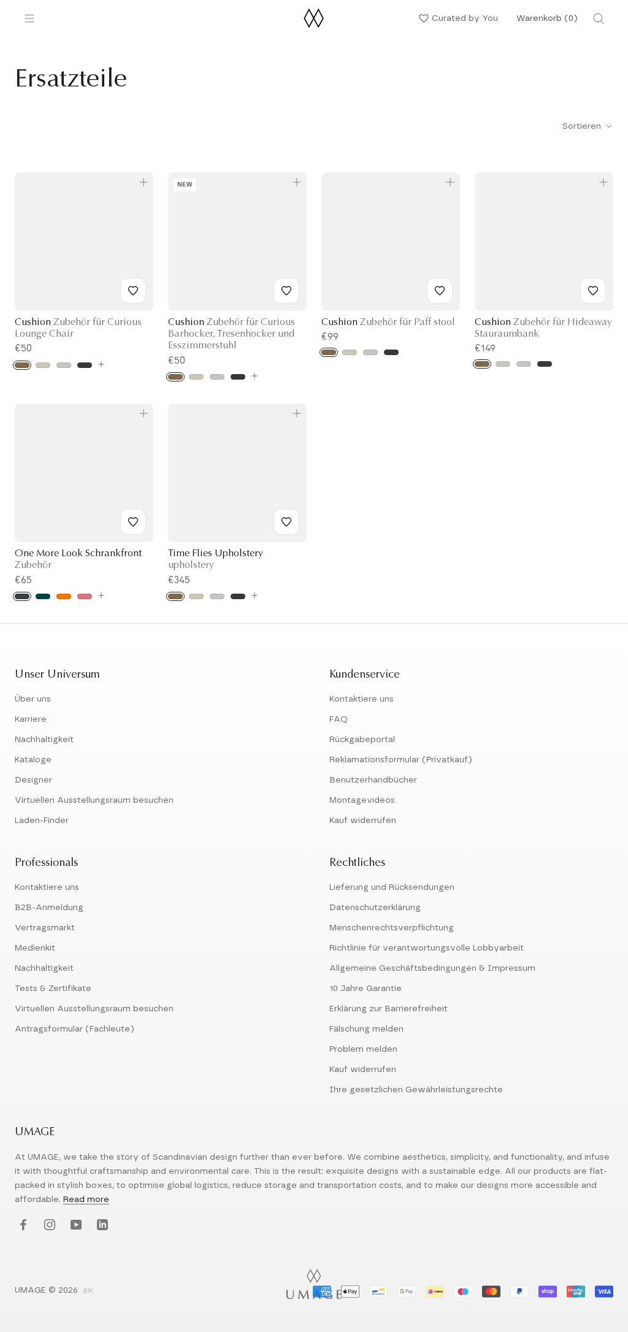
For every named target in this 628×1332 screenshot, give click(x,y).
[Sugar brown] (22, 365)
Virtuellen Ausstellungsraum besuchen (94, 800)
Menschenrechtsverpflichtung (391, 928)
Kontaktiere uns (361, 699)
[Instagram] (48, 1225)
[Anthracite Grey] (22, 596)
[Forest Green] (43, 596)
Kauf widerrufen (362, 820)
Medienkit (35, 948)
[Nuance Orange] (63, 596)
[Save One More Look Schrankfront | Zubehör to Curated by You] (133, 522)
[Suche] (599, 18)
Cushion (388, 322)
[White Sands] (196, 596)
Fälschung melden (366, 1029)
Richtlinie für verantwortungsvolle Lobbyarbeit (426, 948)
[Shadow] (84, 365)
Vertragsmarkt (45, 928)
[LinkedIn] (101, 1225)
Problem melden (363, 1049)
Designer (33, 780)
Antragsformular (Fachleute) (74, 1029)
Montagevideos (362, 800)
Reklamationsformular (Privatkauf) (400, 760)
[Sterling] (63, 365)
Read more (86, 1199)
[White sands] (43, 365)
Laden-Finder (42, 820)
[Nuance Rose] (84, 596)
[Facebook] (22, 1225)
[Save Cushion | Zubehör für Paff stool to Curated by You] (440, 291)
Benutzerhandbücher (373, 780)
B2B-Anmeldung (49, 907)
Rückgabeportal (362, 739)
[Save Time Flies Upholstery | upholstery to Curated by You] (286, 522)
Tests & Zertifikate (53, 988)
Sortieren (582, 126)
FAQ (338, 719)
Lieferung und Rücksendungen (391, 887)
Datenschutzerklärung (375, 907)
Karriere (31, 719)
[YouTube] (74, 1225)
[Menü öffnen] (29, 18)
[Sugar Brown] (175, 596)
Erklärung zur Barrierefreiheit (388, 1009)
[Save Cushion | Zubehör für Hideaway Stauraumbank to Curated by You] (593, 291)
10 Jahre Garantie (365, 988)
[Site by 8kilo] (88, 1291)
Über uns (33, 699)
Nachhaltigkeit (44, 739)
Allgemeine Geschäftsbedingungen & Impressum (432, 968)
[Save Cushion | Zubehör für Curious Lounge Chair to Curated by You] (133, 291)
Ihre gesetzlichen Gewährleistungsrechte (416, 1089)
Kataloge (33, 760)
